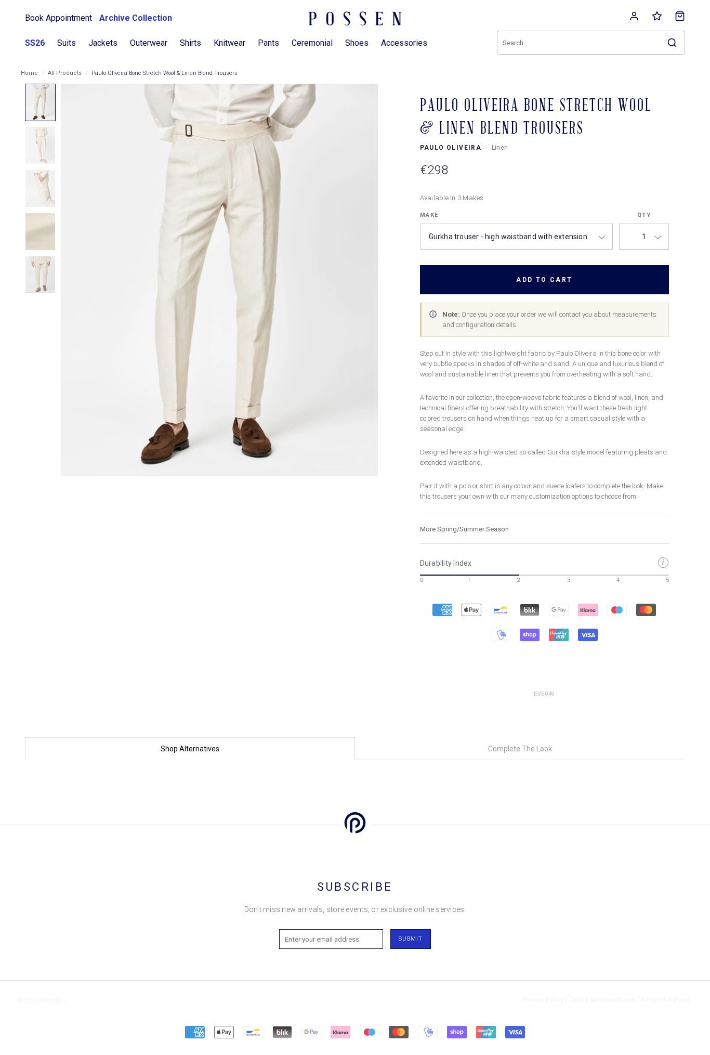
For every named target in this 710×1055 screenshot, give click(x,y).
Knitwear (229, 43)
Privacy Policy (543, 1000)
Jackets (102, 43)
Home (29, 73)
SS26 (35, 43)
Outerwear (148, 43)
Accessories (404, 43)
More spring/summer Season (464, 529)
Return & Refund (665, 1000)
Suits (66, 43)
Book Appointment (58, 18)
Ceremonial (312, 43)
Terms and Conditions (602, 1000)
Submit (411, 938)
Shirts (190, 43)
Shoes (357, 43)
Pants (268, 43)
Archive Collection (135, 18)
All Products (65, 73)
